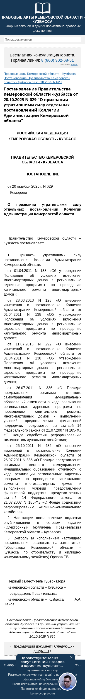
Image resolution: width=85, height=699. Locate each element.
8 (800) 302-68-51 (57, 60)
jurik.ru (74, 64)
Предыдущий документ (31, 646)
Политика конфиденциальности (42, 688)
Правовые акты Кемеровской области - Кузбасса (40, 73)
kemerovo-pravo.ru (42, 693)
